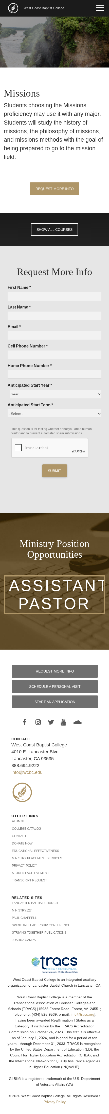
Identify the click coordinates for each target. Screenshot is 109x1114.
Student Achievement (30, 873)
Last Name (19, 307)
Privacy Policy (24, 865)
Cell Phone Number (28, 346)
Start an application (54, 702)
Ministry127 (22, 910)
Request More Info (54, 189)
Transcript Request (29, 880)
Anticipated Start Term (30, 405)
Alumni (18, 821)
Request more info (55, 671)
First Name (19, 287)
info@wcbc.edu (27, 772)
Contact (19, 836)
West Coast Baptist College (44, 8)
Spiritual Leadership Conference (41, 925)
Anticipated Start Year (30, 385)
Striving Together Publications (39, 932)
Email (14, 327)
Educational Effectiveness (35, 851)
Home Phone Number (30, 366)
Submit (54, 471)
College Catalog (26, 828)
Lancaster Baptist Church (35, 903)
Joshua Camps (24, 940)
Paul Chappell (24, 918)
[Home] (14, 8)
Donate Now (22, 843)
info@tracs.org (82, 1014)
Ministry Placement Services (37, 858)
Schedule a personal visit (55, 686)
